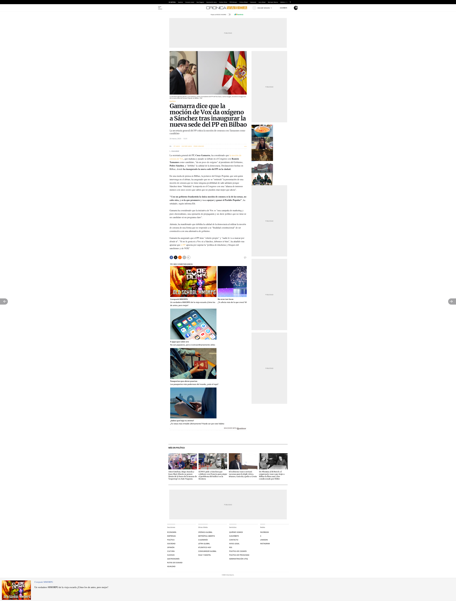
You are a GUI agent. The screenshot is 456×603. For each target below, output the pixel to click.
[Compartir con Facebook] (171, 257)
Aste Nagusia (200, 2)
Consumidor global (207, 551)
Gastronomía (173, 559)
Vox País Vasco (187, 146)
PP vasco (177, 146)
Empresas (171, 536)
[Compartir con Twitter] (175, 257)
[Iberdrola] (238, 14)
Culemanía (253, 2)
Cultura (171, 551)
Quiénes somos (236, 532)
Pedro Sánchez (199, 146)
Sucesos (171, 555)
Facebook (264, 532)
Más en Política (176, 448)
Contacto (233, 540)
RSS (230, 547)
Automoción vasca (211, 2)
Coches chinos (223, 2)
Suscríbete (234, 536)
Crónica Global (243, 2)
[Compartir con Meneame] (180, 257)
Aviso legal (234, 543)
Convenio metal (189, 2)
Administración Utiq (238, 559)
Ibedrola (180, 2)
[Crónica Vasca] (228, 8)
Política (173, 101)
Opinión (170, 547)
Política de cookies (238, 551)
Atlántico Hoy (204, 547)
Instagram (265, 543)
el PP (183, 244)
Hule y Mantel (204, 555)
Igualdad (171, 566)
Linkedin (264, 540)
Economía (171, 532)
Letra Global (262, 2)
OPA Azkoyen (233, 2)
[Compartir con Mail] (184, 257)
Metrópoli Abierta (273, 2)
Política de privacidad (239, 555)
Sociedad (171, 543)
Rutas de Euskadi (174, 562)
